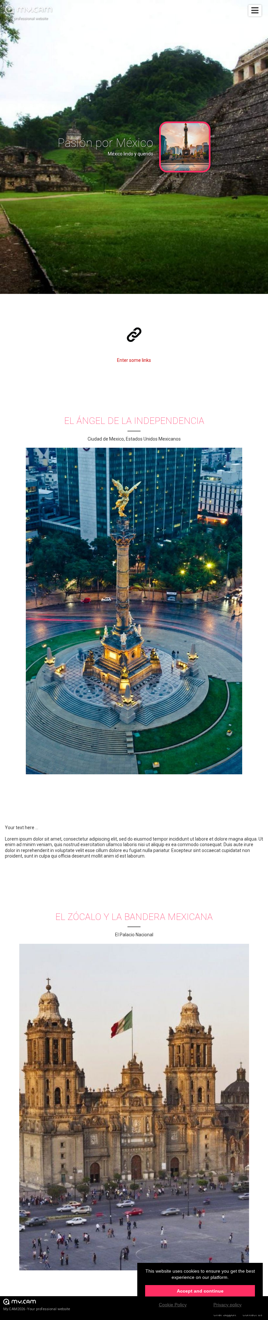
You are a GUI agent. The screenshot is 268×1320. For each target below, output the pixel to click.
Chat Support (224, 1314)
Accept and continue (200, 1291)
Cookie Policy (173, 1304)
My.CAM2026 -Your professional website (36, 1309)
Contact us (252, 1314)
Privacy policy (227, 1304)
